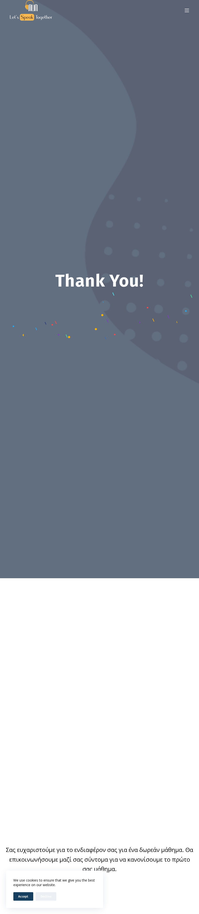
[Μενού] (187, 10)
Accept (23, 896)
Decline (46, 896)
